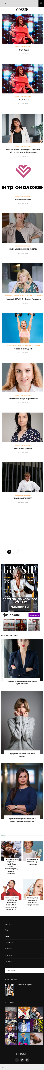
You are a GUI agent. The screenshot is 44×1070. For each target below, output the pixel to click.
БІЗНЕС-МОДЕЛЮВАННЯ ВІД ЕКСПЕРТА (23, 249)
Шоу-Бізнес (8, 961)
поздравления (35, 630)
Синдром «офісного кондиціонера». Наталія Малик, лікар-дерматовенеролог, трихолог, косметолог (11, 867)
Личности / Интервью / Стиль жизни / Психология (24, 296)
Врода (7, 936)
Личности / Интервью (23, 46)
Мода (6, 930)
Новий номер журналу (25, 985)
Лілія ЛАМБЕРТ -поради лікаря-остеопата (23, 399)
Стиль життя (9, 942)
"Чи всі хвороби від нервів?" (23, 448)
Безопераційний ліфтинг (23, 199)
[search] (40, 9)
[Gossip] (22, 1054)
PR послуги (8, 955)
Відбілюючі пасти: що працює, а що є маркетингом (32, 862)
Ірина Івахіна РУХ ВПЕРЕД (23, 498)
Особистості (8, 949)
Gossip (22, 9)
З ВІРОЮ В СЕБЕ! (23, 50)
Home (4, 3)
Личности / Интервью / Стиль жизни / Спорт (23, 345)
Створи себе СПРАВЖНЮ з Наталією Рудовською (23, 299)
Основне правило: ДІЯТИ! (23, 349)
